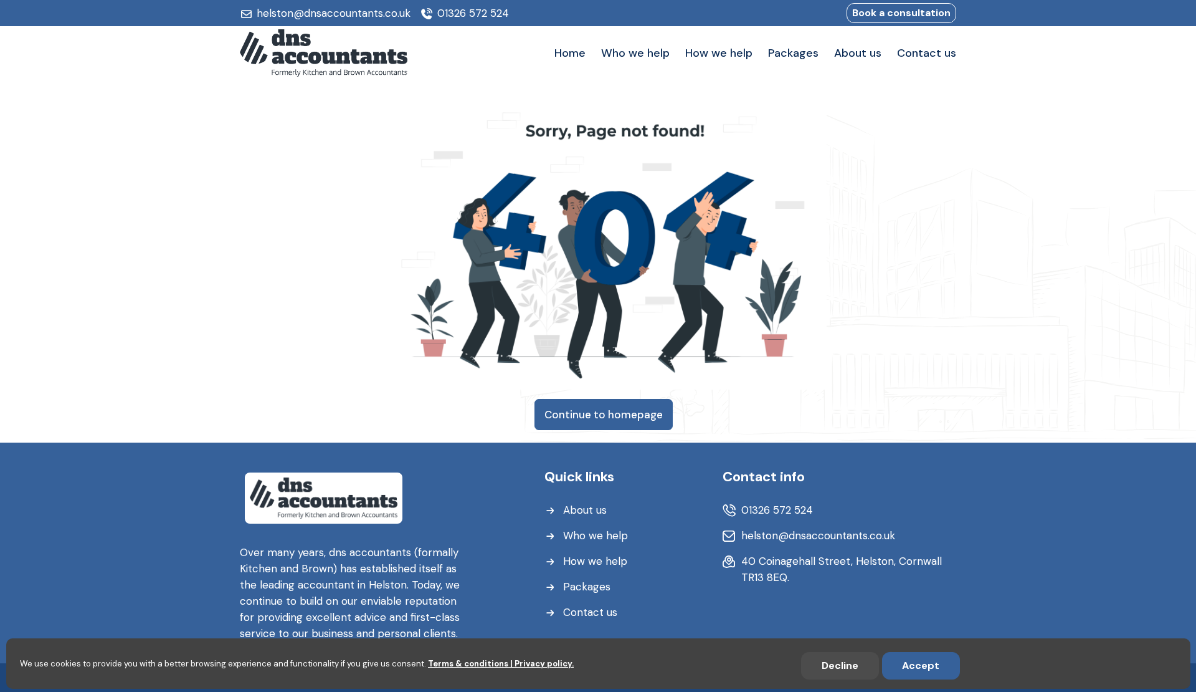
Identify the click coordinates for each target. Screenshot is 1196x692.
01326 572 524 (473, 13)
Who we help (595, 535)
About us (585, 510)
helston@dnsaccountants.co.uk (334, 13)
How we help (595, 561)
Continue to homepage (603, 414)
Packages (586, 586)
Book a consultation (901, 12)
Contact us (590, 612)
